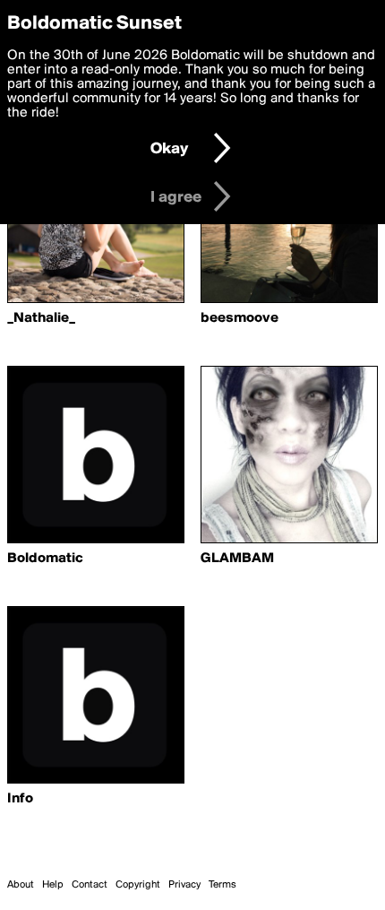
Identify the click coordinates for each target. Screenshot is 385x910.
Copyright (138, 885)
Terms (222, 885)
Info (20, 799)
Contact (89, 885)
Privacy (184, 885)
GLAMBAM (237, 558)
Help (53, 885)
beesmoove (239, 318)
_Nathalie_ (41, 318)
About (20, 885)
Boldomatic (45, 558)
